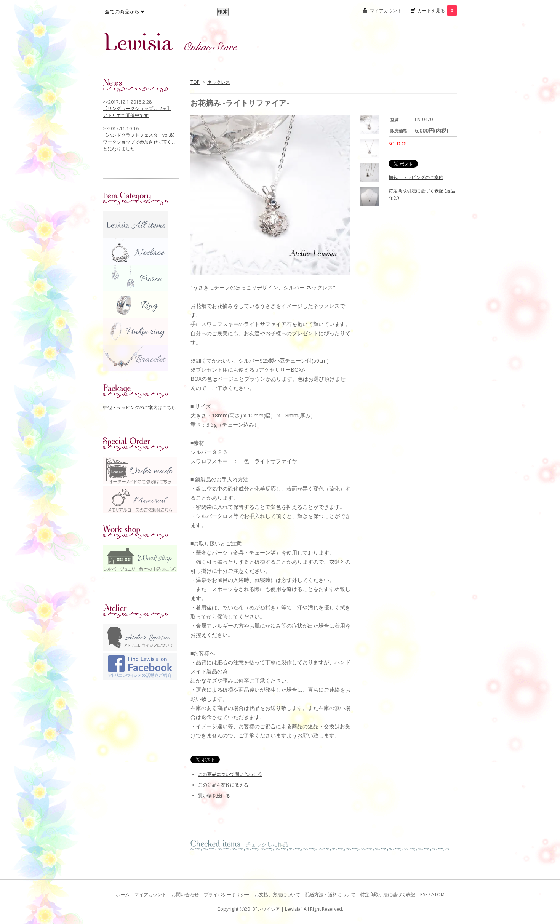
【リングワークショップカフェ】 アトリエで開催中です (137, 111)
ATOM (438, 894)
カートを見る (435, 10)
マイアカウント (386, 10)
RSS (423, 894)
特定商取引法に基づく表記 (387, 894)
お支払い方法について (277, 894)
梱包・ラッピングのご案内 (416, 177)
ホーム (123, 894)
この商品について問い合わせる (230, 774)
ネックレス (218, 82)
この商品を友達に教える (223, 785)
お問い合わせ (185, 894)
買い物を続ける (214, 795)
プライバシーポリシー (227, 894)
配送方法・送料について (330, 894)
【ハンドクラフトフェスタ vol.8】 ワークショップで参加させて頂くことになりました (140, 142)
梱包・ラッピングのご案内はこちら (139, 407)
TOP (195, 82)
